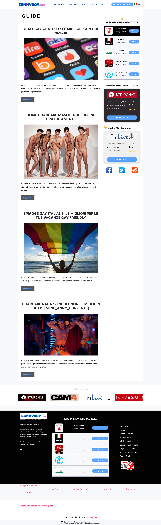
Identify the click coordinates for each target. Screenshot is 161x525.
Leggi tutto (28, 99)
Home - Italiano (126, 437)
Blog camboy (125, 426)
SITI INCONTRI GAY (128, 452)
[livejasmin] (129, 397)
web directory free (45, 506)
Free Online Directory (29, 506)
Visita (134, 31)
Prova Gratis (122, 118)
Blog (101, 5)
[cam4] (64, 397)
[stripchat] (32, 397)
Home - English (126, 434)
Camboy (72, 5)
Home (122, 430)
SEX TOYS (84, 5)
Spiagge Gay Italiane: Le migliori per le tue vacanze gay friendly (60, 215)
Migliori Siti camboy (128, 449)
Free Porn (54, 489)
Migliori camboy (127, 441)
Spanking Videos (132, 489)
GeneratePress (92, 517)
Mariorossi (106, 489)
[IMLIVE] (97, 397)
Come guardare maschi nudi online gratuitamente (61, 117)
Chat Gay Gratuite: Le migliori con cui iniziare (61, 31)
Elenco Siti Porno (80, 489)
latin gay (28, 492)
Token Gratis (125, 456)
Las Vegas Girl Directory (28, 486)
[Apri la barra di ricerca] (106, 4)
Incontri (93, 5)
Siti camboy (59, 5)
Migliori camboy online (130, 445)
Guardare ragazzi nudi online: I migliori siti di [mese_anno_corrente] (61, 306)
